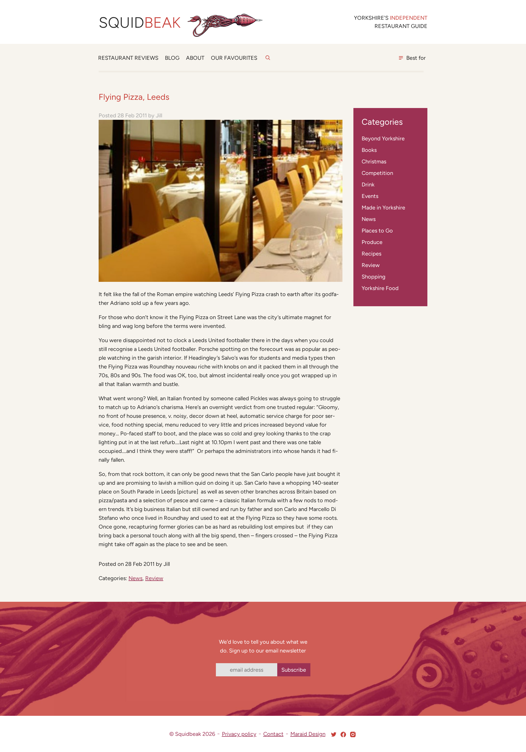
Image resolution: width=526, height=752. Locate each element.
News (135, 578)
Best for (416, 58)
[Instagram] (353, 734)
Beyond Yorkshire (383, 138)
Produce (372, 242)
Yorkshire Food (380, 288)
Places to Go (377, 230)
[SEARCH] (267, 60)
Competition (377, 173)
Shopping (373, 276)
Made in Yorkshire (383, 207)
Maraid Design (307, 734)
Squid (140, 23)
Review (154, 578)
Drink (368, 184)
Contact (273, 734)
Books (369, 150)
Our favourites (234, 58)
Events (370, 196)
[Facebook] (343, 734)
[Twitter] (333, 734)
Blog (172, 58)
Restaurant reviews (128, 58)
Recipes (371, 253)
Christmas (374, 161)
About (195, 58)
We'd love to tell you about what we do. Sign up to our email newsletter (263, 646)
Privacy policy (239, 734)
